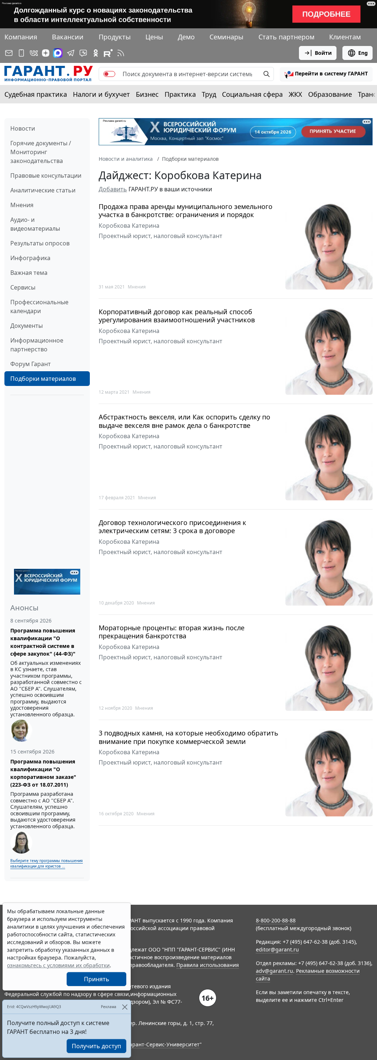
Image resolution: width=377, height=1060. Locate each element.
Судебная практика (35, 94)
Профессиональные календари (39, 306)
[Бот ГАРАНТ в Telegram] (83, 53)
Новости (22, 128)
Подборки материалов (43, 379)
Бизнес (147, 94)
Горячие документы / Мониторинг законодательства (40, 152)
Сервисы (22, 287)
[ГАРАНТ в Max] (58, 53)
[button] (326, 74)
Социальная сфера (252, 94)
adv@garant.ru (274, 970)
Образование (330, 94)
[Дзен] (45, 53)
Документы (26, 326)
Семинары (226, 36)
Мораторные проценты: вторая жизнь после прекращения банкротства (171, 632)
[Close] (124, 1007)
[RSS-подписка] (120, 53)
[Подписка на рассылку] (8, 53)
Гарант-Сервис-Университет (163, 1044)
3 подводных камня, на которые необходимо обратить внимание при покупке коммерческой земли (188, 737)
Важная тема (28, 273)
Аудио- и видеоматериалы (35, 224)
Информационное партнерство (36, 344)
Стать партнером (286, 36)
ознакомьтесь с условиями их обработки (58, 965)
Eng (363, 52)
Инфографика (30, 258)
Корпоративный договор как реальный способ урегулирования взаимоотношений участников (177, 316)
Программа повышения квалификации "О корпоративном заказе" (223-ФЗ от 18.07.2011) (43, 773)
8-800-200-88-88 (276, 920)
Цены (154, 36)
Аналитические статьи (42, 190)
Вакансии (68, 36)
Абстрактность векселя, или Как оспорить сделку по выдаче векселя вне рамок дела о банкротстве (184, 421)
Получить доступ (96, 1046)
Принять (96, 979)
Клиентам (345, 36)
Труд (209, 94)
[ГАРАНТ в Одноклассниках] (95, 53)
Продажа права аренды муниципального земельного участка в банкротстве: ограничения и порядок (185, 210)
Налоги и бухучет (101, 94)
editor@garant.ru (277, 949)
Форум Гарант (30, 364)
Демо (186, 36)
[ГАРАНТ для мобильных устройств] (21, 53)
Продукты (115, 36)
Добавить (113, 189)
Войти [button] (323, 52)
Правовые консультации (45, 175)
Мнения (22, 205)
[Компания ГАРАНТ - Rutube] (108, 53)
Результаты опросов (40, 243)
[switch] (109, 74)
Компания (20, 36)
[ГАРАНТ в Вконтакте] (33, 53)
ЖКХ (295, 94)
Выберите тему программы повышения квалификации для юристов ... (46, 863)
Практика (180, 94)
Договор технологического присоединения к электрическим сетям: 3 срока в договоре (172, 526)
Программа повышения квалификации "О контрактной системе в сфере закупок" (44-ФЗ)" (42, 642)
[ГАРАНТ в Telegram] (70, 53)
